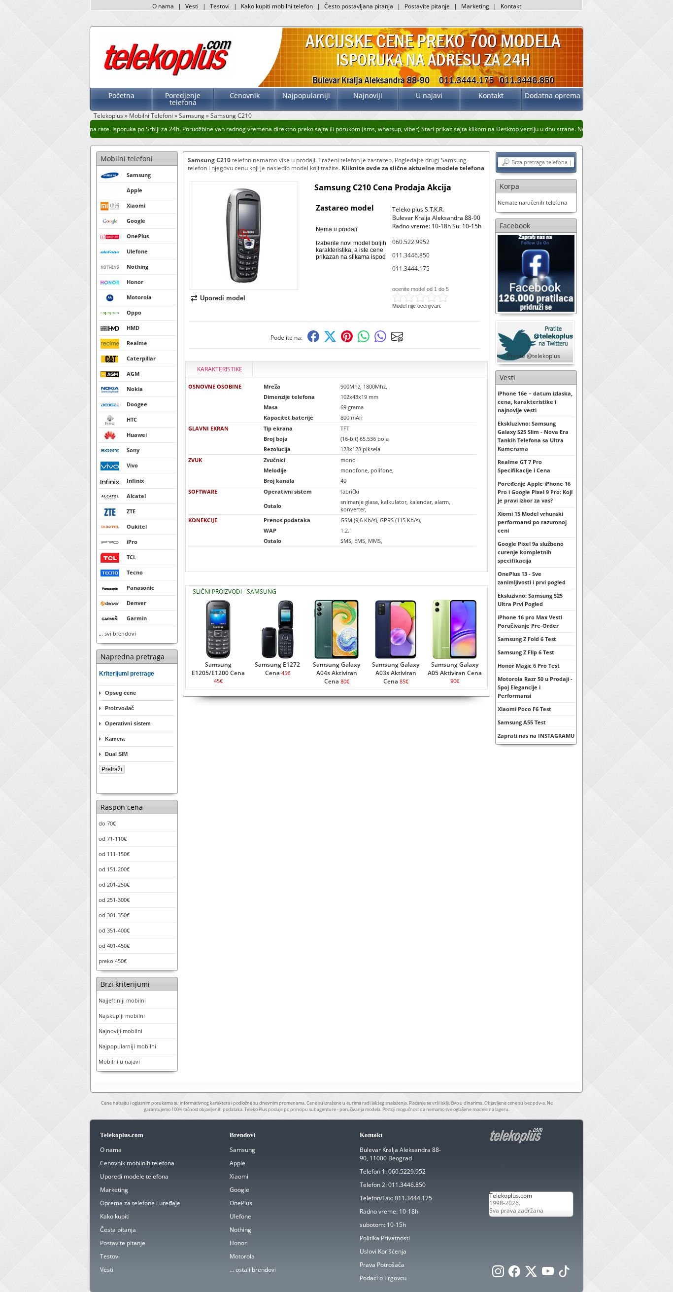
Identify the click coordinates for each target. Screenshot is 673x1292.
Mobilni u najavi (119, 1061)
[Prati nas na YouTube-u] (548, 1274)
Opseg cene (120, 693)
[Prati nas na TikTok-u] (564, 1274)
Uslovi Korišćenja (383, 1251)
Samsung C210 (231, 115)
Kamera (115, 739)
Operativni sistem (128, 723)
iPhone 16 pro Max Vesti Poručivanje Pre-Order (530, 621)
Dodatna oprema (552, 95)
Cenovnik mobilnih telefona (137, 1163)
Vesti (192, 6)
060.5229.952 (407, 1171)
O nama (163, 6)
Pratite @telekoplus (533, 356)
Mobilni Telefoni (151, 115)
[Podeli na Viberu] (380, 340)
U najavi (429, 95)
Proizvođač (119, 708)
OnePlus (241, 1203)
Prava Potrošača (382, 1264)
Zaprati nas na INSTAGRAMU (536, 735)
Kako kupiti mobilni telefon (277, 6)
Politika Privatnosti (385, 1238)
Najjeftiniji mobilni (122, 1000)
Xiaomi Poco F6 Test (524, 709)
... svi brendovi (117, 633)
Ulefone (240, 1216)
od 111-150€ (114, 854)
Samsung (191, 115)
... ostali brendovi (253, 1269)
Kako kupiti (115, 1216)
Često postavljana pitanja (358, 6)
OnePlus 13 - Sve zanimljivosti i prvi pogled (532, 578)
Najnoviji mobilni (120, 1031)
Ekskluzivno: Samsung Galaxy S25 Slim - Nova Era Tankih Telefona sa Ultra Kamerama (533, 436)
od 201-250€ (114, 884)
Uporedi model (222, 298)
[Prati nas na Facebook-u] (536, 272)
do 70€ (107, 823)
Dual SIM (116, 754)
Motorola (242, 1256)
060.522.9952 (411, 242)
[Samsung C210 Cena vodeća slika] (243, 286)
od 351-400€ (114, 930)
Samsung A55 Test (522, 722)
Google (239, 1189)
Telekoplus (108, 115)
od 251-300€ (114, 899)
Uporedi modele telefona (134, 1176)
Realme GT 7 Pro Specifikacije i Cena (524, 466)
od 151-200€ (114, 869)
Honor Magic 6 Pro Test (529, 665)
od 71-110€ (113, 838)
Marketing (475, 6)
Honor (238, 1243)
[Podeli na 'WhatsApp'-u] (364, 340)
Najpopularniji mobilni (127, 1046)
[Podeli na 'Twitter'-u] (330, 340)
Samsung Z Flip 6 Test (526, 652)
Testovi (220, 6)
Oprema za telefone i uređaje (140, 1203)
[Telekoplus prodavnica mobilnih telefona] (166, 76)
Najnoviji (367, 95)
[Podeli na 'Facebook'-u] (313, 340)
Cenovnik (245, 95)
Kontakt (511, 6)
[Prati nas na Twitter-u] (531, 1274)
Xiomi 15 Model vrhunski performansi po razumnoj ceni (532, 522)
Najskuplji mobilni (122, 1015)
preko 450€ (113, 961)
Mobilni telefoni (127, 158)
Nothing (240, 1229)
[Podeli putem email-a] (397, 340)
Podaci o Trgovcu (383, 1278)
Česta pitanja (118, 1229)
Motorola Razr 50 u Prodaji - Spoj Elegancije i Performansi (535, 687)
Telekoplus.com (510, 1195)
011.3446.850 (411, 255)
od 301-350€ (114, 915)
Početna (121, 95)
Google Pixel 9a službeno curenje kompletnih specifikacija (531, 552)
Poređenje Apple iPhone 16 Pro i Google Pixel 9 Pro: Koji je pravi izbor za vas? (535, 492)
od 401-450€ (114, 945)
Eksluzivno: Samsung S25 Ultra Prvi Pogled (530, 600)
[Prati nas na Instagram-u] (498, 1274)
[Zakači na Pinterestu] (347, 340)
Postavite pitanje (427, 6)
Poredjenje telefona (183, 99)
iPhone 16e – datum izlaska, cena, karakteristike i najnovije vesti (535, 402)
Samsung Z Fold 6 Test (527, 639)
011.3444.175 (411, 268)
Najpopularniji (306, 95)
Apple (237, 1163)
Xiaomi (239, 1176)
